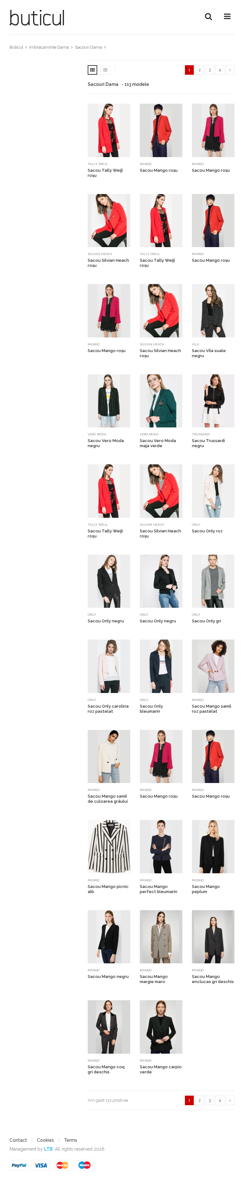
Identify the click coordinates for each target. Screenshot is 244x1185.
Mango (146, 164)
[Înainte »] (230, 70)
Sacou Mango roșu (159, 170)
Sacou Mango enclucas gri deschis (213, 979)
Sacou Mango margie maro (154, 979)
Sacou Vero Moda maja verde (158, 443)
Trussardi (201, 434)
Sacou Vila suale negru (209, 353)
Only (196, 524)
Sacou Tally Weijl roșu (105, 173)
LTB (48, 1149)
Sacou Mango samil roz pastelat (211, 709)
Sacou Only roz (207, 531)
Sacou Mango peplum (206, 889)
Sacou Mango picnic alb (108, 889)
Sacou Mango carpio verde (161, 1069)
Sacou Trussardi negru (208, 443)
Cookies (45, 1140)
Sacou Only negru (106, 621)
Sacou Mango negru (108, 976)
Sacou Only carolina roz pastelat (108, 709)
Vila (195, 344)
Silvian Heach (100, 254)
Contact (18, 1140)
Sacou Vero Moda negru (106, 443)
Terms (70, 1140)
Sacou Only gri (206, 621)
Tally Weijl (98, 164)
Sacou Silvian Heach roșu (108, 263)
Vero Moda (97, 434)
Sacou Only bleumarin (151, 709)
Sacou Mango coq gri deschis (106, 1069)
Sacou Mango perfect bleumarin (158, 889)
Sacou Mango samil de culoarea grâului (108, 799)
